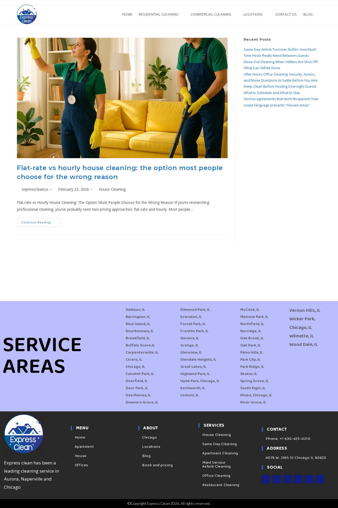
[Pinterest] (309, 479)
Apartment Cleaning (220, 453)
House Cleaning (112, 189)
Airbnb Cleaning (216, 466)
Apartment (84, 447)
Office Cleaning (216, 476)
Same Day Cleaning (219, 444)
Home (80, 437)
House (81, 456)
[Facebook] (266, 479)
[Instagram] (277, 479)
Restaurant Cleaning (220, 485)
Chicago (149, 437)
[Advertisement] (282, 198)
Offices (81, 465)
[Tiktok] (320, 479)
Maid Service (213, 462)
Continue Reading (40, 221)
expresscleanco (35, 189)
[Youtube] (298, 479)
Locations (151, 447)
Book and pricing (157, 465)
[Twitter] (287, 479)
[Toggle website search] (320, 14)
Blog (146, 456)
